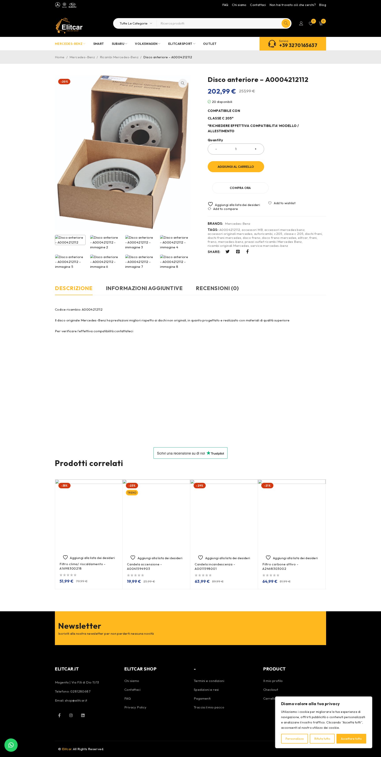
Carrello (269, 698)
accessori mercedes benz (284, 230)
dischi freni (313, 234)
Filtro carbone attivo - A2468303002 (280, 566)
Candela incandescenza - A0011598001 (215, 566)
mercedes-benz (230, 242)
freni (313, 238)
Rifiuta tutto (322, 739)
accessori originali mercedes (230, 234)
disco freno (251, 238)
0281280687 (80, 691)
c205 (278, 234)
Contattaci (258, 5)
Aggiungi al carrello (236, 167)
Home (60, 57)
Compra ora (240, 188)
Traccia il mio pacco (209, 707)
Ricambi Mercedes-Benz (119, 57)
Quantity (215, 140)
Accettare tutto (351, 739)
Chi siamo (239, 5)
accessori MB (252, 230)
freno (212, 242)
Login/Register (301, 23)
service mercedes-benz (269, 246)
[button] (182, 83)
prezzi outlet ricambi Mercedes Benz (273, 242)
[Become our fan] (59, 715)
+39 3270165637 (298, 45)
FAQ (225, 5)
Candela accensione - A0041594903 (144, 566)
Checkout (270, 689)
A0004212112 (229, 230)
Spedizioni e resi (206, 689)
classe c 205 (294, 234)
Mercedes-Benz (82, 57)
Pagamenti (202, 698)
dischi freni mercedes (224, 238)
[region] (323, 722)
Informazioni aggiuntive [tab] (144, 288)
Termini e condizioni (209, 681)
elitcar (303, 238)
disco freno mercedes (279, 238)
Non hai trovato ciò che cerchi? (293, 5)
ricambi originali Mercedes (228, 246)
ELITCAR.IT (67, 669)
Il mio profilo (273, 681)
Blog (322, 5)
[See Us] (71, 715)
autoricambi (263, 234)
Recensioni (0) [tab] (217, 288)
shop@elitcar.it (76, 700)
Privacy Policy (135, 707)
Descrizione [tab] (74, 288)
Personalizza (295, 739)
